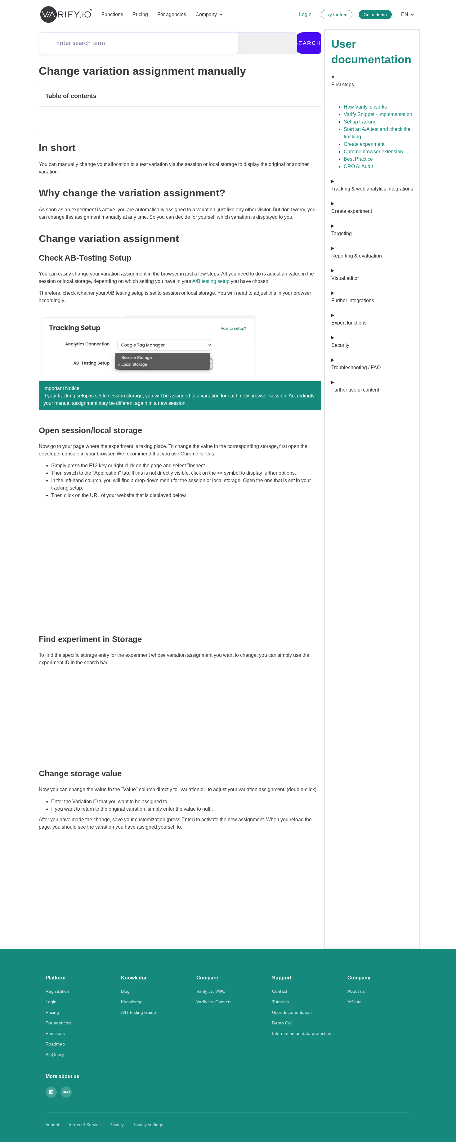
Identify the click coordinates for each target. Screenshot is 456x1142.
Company (206, 14)
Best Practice (358, 159)
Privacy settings (147, 1124)
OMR (66, 1092)
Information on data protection (301, 1033)
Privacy (117, 1124)
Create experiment (364, 144)
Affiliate (354, 1001)
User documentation (292, 1012)
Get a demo (375, 14)
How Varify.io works (365, 107)
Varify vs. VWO (211, 991)
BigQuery (55, 1054)
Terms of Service (84, 1124)
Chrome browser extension (373, 151)
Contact (279, 991)
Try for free (336, 14)
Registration (57, 991)
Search (307, 43)
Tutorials (280, 1001)
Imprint (52, 1124)
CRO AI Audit (358, 166)
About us (356, 991)
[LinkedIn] (51, 1092)
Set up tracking (360, 121)
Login (305, 14)
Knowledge (132, 1001)
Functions (112, 14)
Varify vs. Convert (213, 1001)
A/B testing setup (211, 281)
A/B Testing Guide (138, 1012)
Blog (125, 991)
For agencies (171, 14)
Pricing (140, 14)
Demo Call (282, 1022)
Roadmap (55, 1043)
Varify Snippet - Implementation (378, 114)
